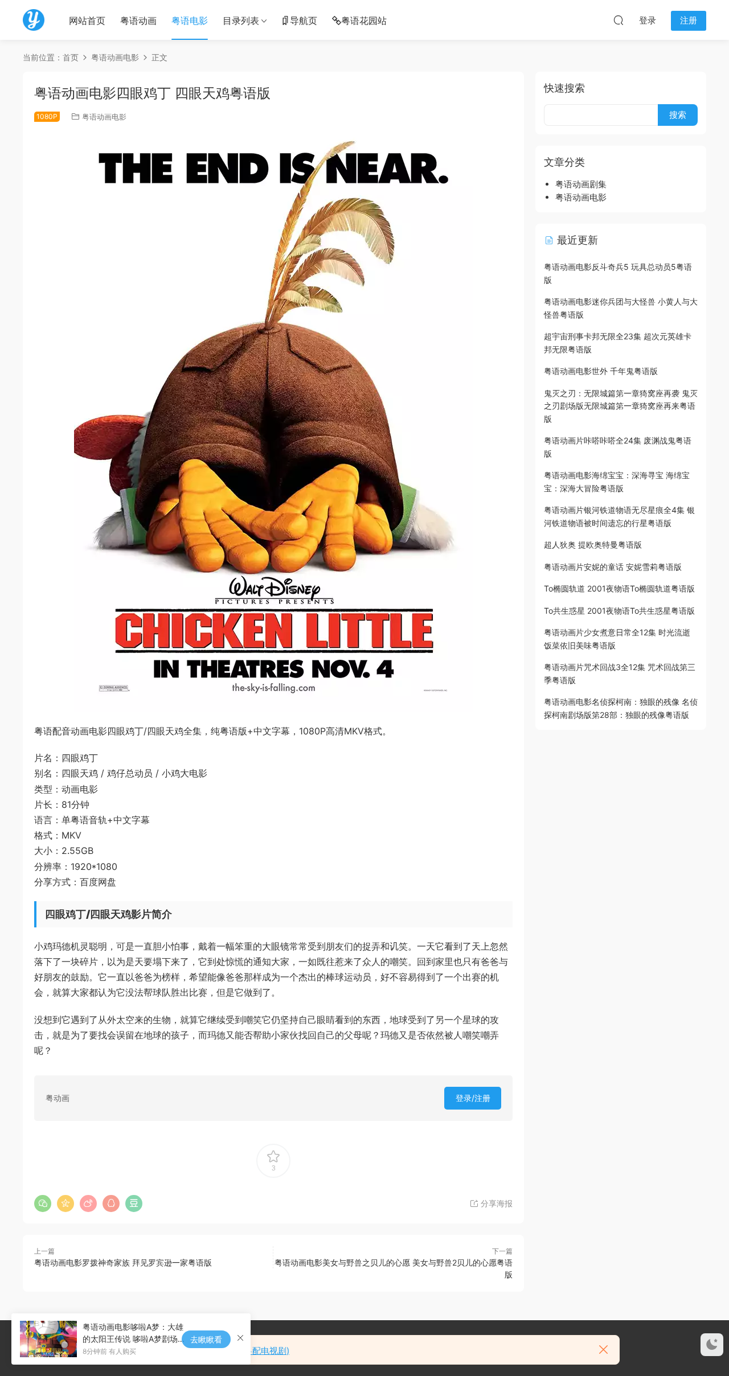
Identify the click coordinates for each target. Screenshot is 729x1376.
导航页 (303, 20)
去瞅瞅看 (206, 1339)
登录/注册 (473, 1098)
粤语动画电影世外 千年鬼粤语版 (601, 371)
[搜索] (618, 20)
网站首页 (87, 20)
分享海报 (495, 1203)
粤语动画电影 (104, 116)
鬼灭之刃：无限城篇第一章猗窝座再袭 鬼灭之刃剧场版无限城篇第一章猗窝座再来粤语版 (621, 406)
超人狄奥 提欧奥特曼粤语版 (593, 544)
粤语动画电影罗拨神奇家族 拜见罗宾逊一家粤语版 (123, 1262)
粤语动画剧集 (581, 184)
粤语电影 (189, 20)
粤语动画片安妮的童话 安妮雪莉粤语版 (613, 567)
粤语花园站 (364, 20)
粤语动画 (138, 20)
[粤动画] (33, 20)
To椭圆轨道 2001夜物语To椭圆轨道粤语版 (619, 588)
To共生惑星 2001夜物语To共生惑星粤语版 (619, 610)
